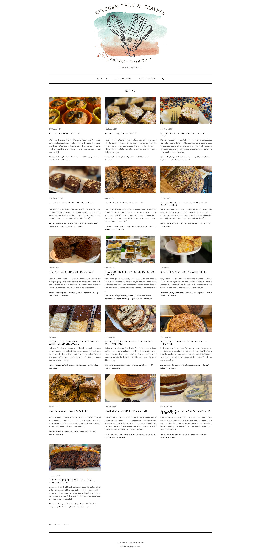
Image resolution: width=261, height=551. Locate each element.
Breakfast (66, 157)
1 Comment (85, 507)
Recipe (87, 157)
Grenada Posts (123, 79)
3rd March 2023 (54, 406)
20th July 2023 (109, 198)
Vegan (142, 226)
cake (71, 157)
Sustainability (124, 299)
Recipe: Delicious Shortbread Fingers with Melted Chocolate (73, 342)
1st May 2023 (53, 337)
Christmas (70, 504)
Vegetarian (93, 157)
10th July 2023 (165, 198)
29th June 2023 (54, 267)
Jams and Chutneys (145, 296)
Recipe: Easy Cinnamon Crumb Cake (71, 272)
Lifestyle (196, 157)
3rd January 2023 (54, 476)
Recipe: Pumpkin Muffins (65, 133)
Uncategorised (135, 226)
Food (80, 157)
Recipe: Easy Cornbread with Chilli (183, 272)
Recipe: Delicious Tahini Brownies (71, 202)
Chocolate (181, 157)
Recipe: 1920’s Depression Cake (124, 202)
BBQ (111, 434)
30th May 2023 (165, 267)
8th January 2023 (166, 406)
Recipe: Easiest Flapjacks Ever (68, 411)
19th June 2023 (109, 267)
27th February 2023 (111, 406)
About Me (102, 79)
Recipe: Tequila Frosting (120, 133)
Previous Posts (60, 525)
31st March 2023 (110, 337)
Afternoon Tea (53, 157)
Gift (83, 157)
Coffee (76, 223)
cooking (75, 157)
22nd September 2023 (56, 198)
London (112, 299)
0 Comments (66, 160)
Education (131, 296)
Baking (60, 157)
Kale (122, 546)
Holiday (186, 365)
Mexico (119, 157)
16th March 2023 (165, 337)
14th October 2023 (111, 129)
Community (82, 223)
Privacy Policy (147, 79)
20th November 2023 (55, 129)
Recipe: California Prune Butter (126, 411)
